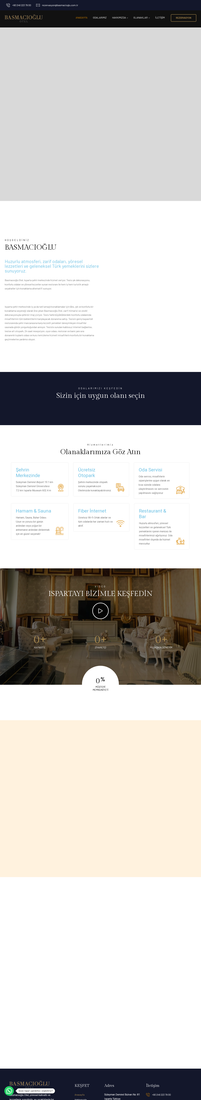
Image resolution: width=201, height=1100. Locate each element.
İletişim (160, 17)
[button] (9, 1091)
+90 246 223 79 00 (21, 5)
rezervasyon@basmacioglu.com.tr (60, 5)
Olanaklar (140, 17)
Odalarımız (100, 17)
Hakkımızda (119, 17)
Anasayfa (81, 17)
